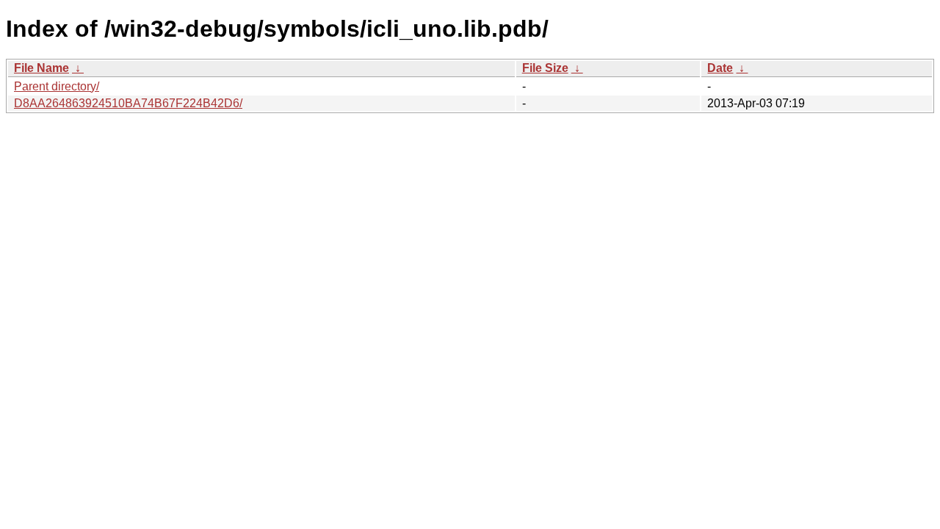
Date (720, 68)
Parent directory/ (56, 86)
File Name (41, 68)
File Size (545, 68)
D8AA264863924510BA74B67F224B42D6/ (128, 103)
